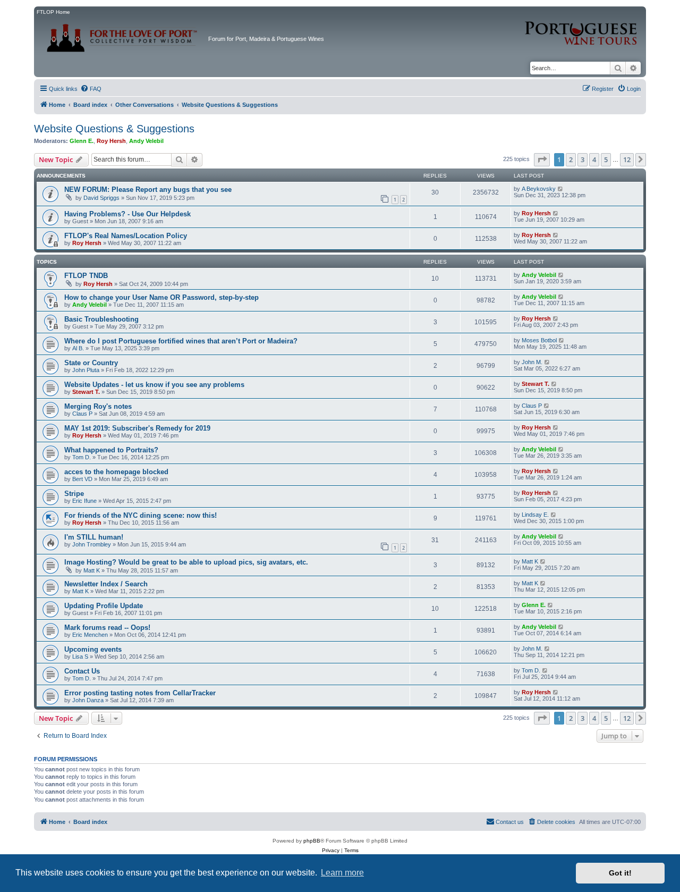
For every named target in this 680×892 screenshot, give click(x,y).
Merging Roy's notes (98, 406)
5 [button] (606, 159)
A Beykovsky (539, 189)
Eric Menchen (90, 635)
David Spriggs (101, 198)
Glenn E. (82, 141)
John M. (532, 362)
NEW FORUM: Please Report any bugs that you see (148, 189)
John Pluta (85, 370)
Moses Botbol (539, 340)
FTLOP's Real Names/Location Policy (125, 236)
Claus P (82, 413)
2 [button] (571, 159)
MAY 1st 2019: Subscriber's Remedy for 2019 (137, 428)
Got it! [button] (620, 873)
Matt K (91, 570)
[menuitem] (90, 88)
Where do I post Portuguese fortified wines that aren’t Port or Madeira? (181, 341)
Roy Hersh (111, 141)
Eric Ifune (84, 501)
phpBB (311, 841)
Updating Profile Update (103, 606)
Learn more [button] (342, 872)
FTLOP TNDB (86, 276)
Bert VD (82, 479)
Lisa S (80, 656)
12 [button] (627, 159)
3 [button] (582, 159)
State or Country (91, 363)
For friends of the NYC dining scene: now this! (140, 515)
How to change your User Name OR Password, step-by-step (161, 297)
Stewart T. (86, 392)
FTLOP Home (53, 12)
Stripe (74, 494)
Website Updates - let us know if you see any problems (154, 385)
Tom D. (81, 457)
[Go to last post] (560, 189)
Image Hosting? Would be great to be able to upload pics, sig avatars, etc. (186, 562)
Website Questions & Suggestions (114, 128)
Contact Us (82, 671)
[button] (542, 159)
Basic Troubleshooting (101, 319)
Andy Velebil (146, 141)
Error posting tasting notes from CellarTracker (140, 693)
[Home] (122, 34)
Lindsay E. (535, 514)
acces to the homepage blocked (116, 472)
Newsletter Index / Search (106, 584)
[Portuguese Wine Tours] (581, 27)
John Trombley (91, 544)
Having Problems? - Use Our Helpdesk (127, 214)
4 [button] (594, 159)
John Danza (88, 700)
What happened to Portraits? (111, 450)
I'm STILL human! (93, 537)
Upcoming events (93, 649)
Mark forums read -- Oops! (107, 628)
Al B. (78, 348)
